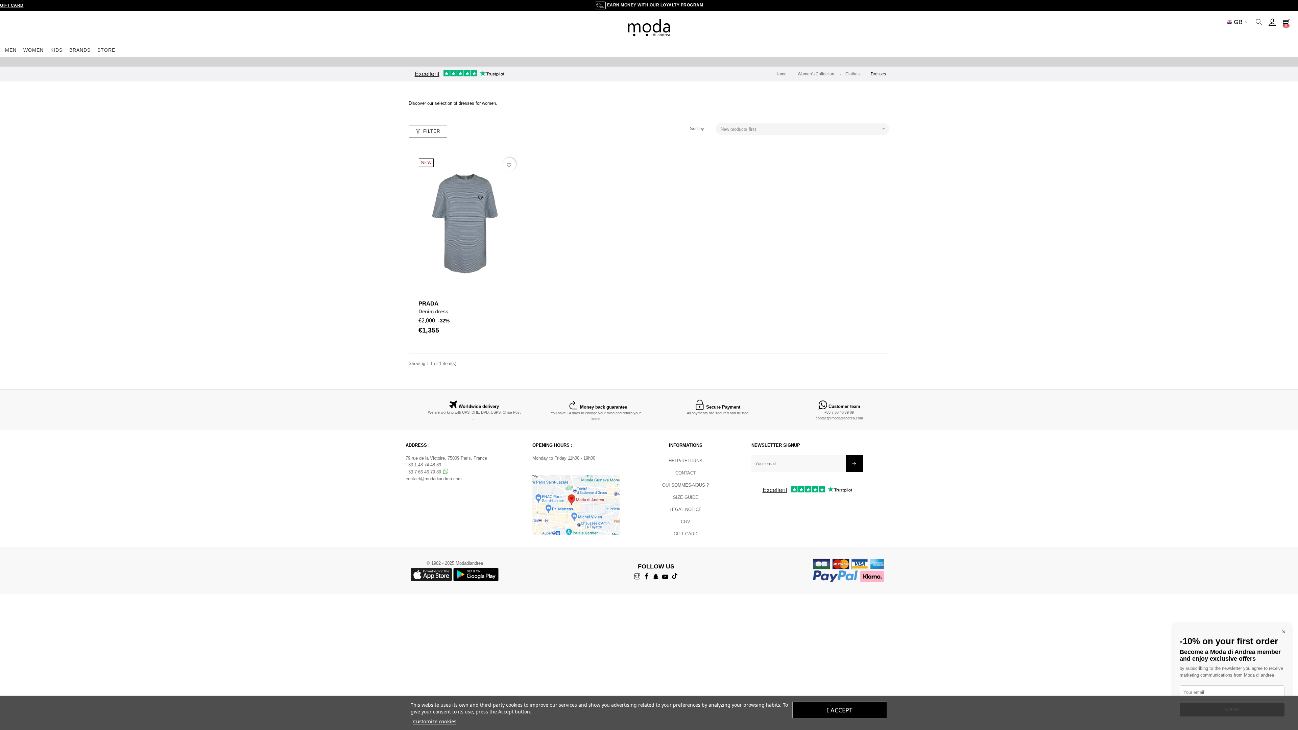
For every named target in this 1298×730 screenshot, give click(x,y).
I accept (839, 710)
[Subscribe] (854, 463)
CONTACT (685, 473)
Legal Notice (686, 509)
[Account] (1272, 21)
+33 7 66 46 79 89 (839, 412)
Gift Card (12, 5)
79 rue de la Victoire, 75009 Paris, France (446, 458)
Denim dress (433, 311)
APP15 (694, 61)
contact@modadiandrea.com (839, 418)
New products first (803, 129)
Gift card (685, 533)
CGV (685, 521)
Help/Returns (685, 460)
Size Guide (685, 497)
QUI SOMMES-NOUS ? (685, 485)
